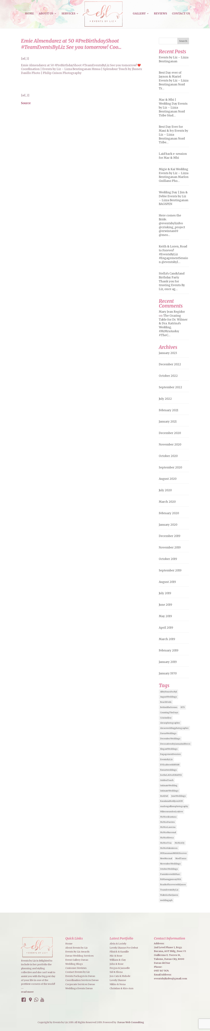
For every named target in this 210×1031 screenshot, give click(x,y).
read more (27, 991)
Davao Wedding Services (79, 955)
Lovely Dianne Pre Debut (124, 947)
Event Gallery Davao (76, 959)
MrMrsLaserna (167, 827)
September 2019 (170, 570)
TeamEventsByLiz (169, 890)
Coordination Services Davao (82, 980)
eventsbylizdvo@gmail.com (170, 978)
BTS (183, 707)
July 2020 (165, 490)
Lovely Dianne (118, 980)
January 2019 (168, 662)
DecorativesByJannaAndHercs (175, 744)
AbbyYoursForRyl (168, 691)
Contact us (181, 13)
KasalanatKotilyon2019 (171, 801)
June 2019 (165, 604)
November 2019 (170, 547)
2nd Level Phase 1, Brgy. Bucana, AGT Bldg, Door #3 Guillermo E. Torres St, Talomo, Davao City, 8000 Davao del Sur (170, 955)
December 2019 (169, 536)
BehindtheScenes (168, 707)
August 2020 (168, 479)
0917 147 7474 (161, 970)
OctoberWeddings (169, 869)
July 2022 (165, 399)
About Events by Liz (76, 947)
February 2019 (168, 650)
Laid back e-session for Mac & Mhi (173, 156)
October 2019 (168, 559)
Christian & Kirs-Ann (121, 988)
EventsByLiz (166, 759)
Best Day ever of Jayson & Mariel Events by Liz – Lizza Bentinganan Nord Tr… (173, 80)
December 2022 (170, 364)
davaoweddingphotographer (174, 728)
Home (29, 13)
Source (26, 103)
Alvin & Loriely (118, 943)
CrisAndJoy (165, 718)
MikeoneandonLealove (171, 811)
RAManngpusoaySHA (170, 879)
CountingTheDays (169, 712)
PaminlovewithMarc (170, 874)
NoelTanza (180, 858)
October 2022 (168, 376)
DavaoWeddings (168, 733)
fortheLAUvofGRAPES (171, 775)
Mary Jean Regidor (172, 311)
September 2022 (170, 387)
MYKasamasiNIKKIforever (173, 853)
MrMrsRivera (167, 837)
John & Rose (116, 963)
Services (68, 13)
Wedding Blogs (74, 963)
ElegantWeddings (169, 749)
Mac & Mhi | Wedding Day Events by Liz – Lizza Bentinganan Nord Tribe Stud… (173, 107)
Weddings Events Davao (79, 988)
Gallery (139, 13)
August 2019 (167, 582)
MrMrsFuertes (167, 822)
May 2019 (165, 616)
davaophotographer (170, 723)
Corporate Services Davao (80, 984)
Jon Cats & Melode (120, 976)
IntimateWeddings (169, 790)
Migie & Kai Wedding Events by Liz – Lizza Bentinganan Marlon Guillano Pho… (174, 175)
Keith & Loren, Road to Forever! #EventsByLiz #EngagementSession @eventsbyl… (173, 254)
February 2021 (168, 410)
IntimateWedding (168, 785)
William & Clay (118, 959)
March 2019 (167, 639)
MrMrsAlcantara (168, 817)
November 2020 (170, 444)
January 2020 (168, 524)
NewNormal (166, 858)
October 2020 (168, 456)
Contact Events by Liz (77, 971)
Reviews (160, 13)
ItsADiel (164, 796)
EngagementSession (170, 754)
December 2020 (170, 433)
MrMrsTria (165, 843)
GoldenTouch (166, 780)
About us (46, 13)
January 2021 (168, 421)
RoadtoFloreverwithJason (173, 884)
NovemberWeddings (170, 863)
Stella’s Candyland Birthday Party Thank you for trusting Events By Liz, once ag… (172, 281)
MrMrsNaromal (168, 832)
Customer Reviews (75, 968)
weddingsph (166, 900)
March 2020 (167, 502)
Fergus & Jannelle (120, 968)
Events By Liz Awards (77, 951)
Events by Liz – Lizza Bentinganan (173, 59)
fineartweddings (168, 770)
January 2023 (168, 353)
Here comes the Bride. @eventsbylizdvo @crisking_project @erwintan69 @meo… (172, 225)
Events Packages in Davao (80, 976)
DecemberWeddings (170, 738)
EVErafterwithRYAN (169, 764)
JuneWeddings (178, 796)
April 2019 (166, 627)
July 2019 (165, 593)
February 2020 (169, 513)
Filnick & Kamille (119, 951)
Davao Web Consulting (130, 1022)
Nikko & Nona (118, 984)
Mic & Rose (116, 955)
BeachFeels (165, 702)
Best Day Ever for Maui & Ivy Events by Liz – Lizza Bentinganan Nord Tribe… (173, 134)
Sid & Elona (116, 971)
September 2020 (170, 467)
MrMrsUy (179, 843)
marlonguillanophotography (174, 806)
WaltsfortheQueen (169, 895)
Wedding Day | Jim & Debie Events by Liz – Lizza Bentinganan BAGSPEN (173, 198)
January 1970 (168, 673)
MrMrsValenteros (169, 848)
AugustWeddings (168, 697)
